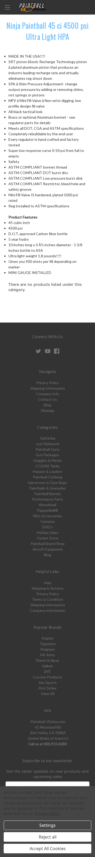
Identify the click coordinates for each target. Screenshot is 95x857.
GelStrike (47, 438)
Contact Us (47, 399)
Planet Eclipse (47, 660)
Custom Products (47, 677)
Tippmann (47, 643)
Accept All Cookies (48, 848)
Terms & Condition (47, 599)
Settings (47, 825)
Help (47, 582)
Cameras (47, 521)
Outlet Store (47, 538)
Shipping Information (47, 388)
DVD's (47, 527)
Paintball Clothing (47, 477)
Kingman (47, 649)
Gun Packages (47, 455)
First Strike (47, 688)
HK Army (47, 655)
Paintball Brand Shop (48, 543)
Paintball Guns (48, 449)
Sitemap (47, 410)
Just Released (47, 443)
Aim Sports (48, 682)
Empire (47, 638)
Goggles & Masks (47, 460)
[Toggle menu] (7, 7)
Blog (47, 405)
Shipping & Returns (48, 588)
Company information (47, 610)
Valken (47, 666)
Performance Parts (47, 499)
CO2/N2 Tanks (47, 466)
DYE (47, 671)
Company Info (47, 394)
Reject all (47, 837)
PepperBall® (47, 510)
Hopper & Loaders (48, 471)
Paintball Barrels (47, 493)
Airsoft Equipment (47, 549)
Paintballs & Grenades (47, 488)
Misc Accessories (47, 516)
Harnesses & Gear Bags (47, 482)
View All (47, 693)
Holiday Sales (47, 532)
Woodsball (47, 504)
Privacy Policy (47, 382)
